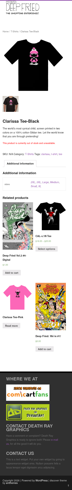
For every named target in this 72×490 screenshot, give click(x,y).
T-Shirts (14, 31)
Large (45, 182)
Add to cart (11, 272)
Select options (46, 249)
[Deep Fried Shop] (22, 13)
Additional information (20, 163)
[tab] (20, 163)
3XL (39, 182)
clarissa (45, 154)
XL (39, 186)
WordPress (41, 480)
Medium (54, 182)
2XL (33, 182)
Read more (11, 325)
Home (6, 31)
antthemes (12, 483)
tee (60, 154)
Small (34, 186)
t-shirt (54, 154)
